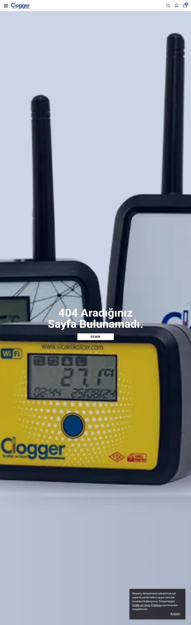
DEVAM (95, 336)
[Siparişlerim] (176, 5)
